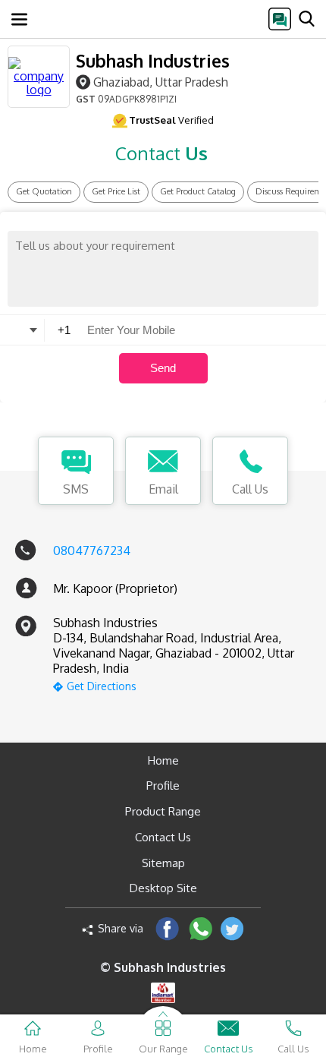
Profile (163, 785)
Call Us (250, 489)
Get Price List (116, 191)
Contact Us (163, 837)
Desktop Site (163, 888)
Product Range (163, 811)
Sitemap (163, 863)
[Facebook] (167, 928)
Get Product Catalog (198, 191)
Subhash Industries (153, 60)
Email (163, 489)
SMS (76, 489)
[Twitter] (232, 928)
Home (163, 760)
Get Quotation (44, 191)
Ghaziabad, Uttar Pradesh (160, 81)
